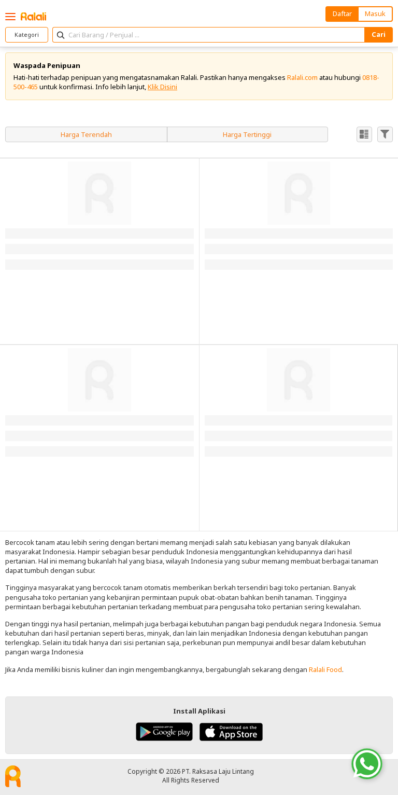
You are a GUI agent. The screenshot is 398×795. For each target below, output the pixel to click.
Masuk (375, 13)
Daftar (342, 13)
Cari (379, 34)
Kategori (27, 34)
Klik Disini (162, 86)
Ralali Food (325, 669)
